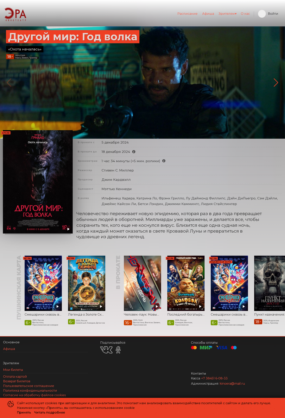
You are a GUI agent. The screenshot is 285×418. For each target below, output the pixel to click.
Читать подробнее (49, 412)
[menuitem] (187, 13)
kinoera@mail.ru (232, 383)
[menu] (140, 13)
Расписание (187, 14)
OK (118, 349)
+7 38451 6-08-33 (214, 378)
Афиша (208, 14)
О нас (245, 14)
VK (106, 349)
